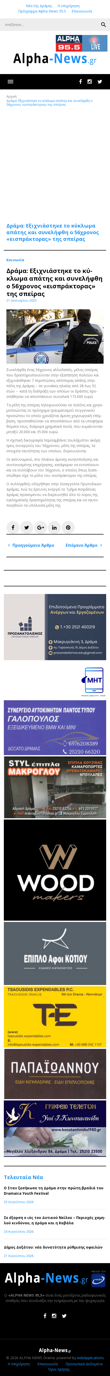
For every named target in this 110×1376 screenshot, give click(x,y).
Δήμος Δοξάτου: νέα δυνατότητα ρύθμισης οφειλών (53, 1247)
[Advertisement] (55, 162)
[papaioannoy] (55, 1097)
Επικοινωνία (82, 11)
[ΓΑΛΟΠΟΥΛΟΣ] (55, 753)
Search (103, 24)
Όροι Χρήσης (59, 1369)
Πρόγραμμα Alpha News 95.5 (42, 11)
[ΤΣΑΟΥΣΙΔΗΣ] (55, 1046)
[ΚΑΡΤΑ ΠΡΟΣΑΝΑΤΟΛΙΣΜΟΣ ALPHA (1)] (55, 658)
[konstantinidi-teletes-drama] (55, 1155)
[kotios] (55, 983)
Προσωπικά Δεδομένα (84, 1363)
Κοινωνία (15, 260)
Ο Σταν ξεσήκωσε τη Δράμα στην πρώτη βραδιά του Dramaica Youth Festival (53, 1190)
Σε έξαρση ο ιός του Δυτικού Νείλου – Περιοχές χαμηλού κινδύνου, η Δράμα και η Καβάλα (54, 1220)
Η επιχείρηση (69, 5)
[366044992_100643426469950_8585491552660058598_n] (55, 919)
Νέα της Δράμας (39, 5)
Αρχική (11, 96)
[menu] (10, 81)
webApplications (90, 1357)
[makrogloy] (55, 816)
